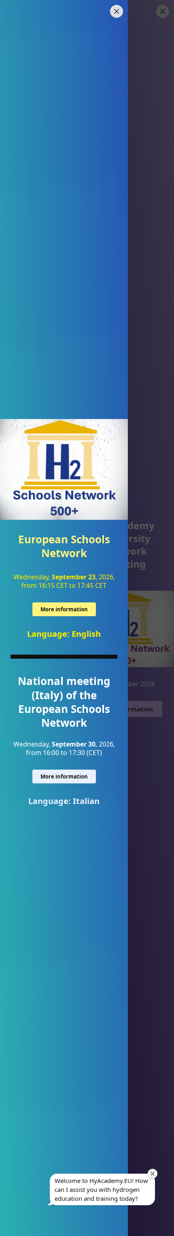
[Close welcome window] (152, 1174)
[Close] (116, 11)
